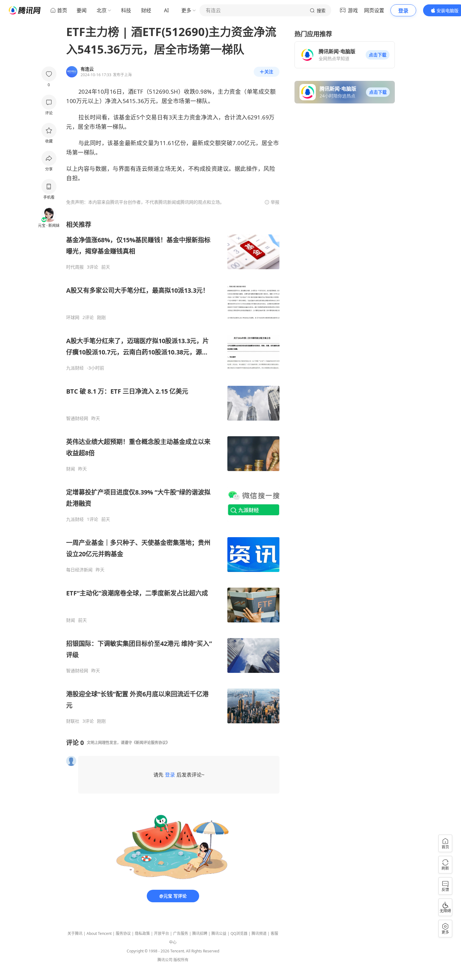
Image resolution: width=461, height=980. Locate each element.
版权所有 (180, 959)
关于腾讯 (74, 933)
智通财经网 (77, 418)
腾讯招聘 (199, 933)
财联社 (72, 721)
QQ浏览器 (238, 933)
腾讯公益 (218, 933)
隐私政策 (142, 933)
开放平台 (161, 933)
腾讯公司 (164, 959)
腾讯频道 (259, 933)
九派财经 (75, 368)
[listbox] (172, 472)
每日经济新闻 (79, 570)
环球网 (72, 317)
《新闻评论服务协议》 (151, 742)
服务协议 (123, 933)
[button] (377, 55)
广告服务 (180, 933)
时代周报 (75, 267)
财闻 (70, 469)
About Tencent (99, 933)
